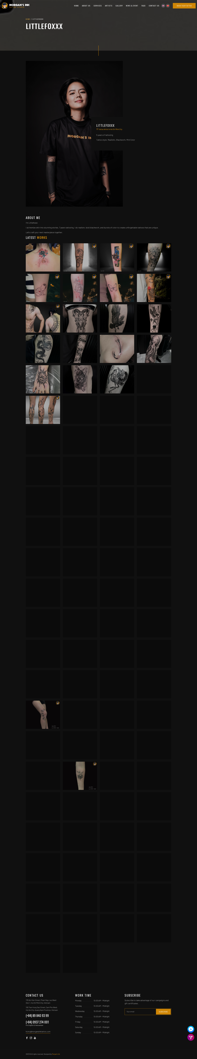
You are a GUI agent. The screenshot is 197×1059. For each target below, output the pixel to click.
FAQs (143, 5)
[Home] (15, 5)
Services (98, 5)
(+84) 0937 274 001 (37, 1023)
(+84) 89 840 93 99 (37, 1015)
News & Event (132, 5)
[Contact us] (190, 1029)
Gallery (119, 5)
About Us (86, 5)
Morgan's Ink (56, 1054)
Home (76, 5)
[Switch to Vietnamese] (168, 5)
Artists (108, 5)
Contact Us (154, 5)
